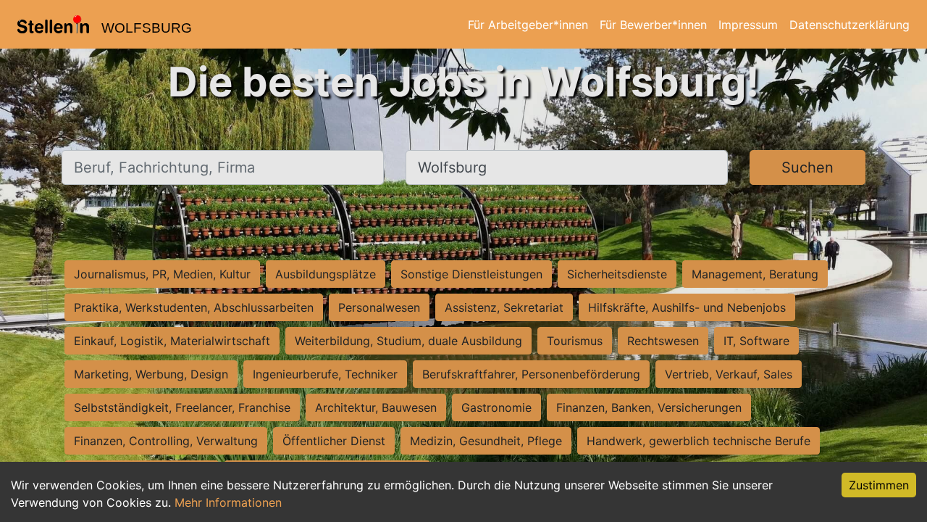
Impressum (748, 24)
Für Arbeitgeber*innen (528, 24)
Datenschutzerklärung (849, 24)
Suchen (807, 167)
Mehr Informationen (228, 502)
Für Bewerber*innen (653, 24)
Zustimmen (879, 485)
